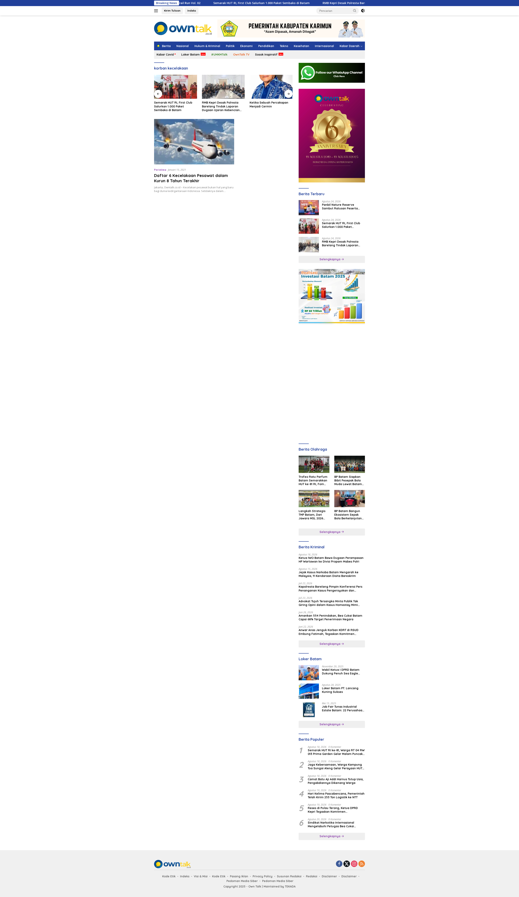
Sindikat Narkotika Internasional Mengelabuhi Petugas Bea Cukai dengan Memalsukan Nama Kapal (332, 824)
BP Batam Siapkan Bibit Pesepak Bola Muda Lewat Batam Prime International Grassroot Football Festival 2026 (348, 480)
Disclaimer (329, 876)
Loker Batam (190, 54)
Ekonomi (246, 46)
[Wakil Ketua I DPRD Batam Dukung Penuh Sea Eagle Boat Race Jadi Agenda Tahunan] (309, 672)
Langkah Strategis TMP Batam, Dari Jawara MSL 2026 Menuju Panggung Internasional (312, 514)
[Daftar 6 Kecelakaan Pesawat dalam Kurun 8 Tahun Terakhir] (194, 141)
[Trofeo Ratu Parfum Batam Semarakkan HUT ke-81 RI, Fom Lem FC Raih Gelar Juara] (314, 464)
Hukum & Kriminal (207, 46)
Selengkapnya (330, 259)
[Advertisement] (332, 355)
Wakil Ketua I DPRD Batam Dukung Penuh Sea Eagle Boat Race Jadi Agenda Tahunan (340, 671)
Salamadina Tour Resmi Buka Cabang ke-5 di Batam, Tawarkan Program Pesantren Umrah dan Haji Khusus (271, 106)
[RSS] (361, 864)
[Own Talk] (183, 28)
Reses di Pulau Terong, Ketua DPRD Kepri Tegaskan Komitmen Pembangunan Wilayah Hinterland (333, 809)
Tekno (284, 46)
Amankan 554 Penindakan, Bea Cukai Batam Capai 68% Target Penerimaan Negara (330, 617)
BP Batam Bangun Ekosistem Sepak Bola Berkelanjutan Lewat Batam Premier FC (348, 514)
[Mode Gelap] (363, 10)
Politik (230, 46)
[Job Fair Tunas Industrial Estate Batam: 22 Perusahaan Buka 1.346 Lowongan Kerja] (309, 709)
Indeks (191, 10)
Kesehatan (301, 46)
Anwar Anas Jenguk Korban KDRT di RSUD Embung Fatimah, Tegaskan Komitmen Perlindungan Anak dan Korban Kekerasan (329, 632)
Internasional (324, 46)
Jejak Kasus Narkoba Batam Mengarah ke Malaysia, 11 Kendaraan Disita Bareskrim (328, 574)
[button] (355, 10)
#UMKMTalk (219, 54)
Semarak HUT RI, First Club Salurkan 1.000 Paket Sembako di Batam (221, 3)
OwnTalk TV (241, 54)
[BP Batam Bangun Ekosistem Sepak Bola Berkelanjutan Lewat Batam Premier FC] (349, 498)
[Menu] (157, 10)
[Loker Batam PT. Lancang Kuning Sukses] (309, 691)
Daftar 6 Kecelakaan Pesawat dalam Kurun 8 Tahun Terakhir (191, 178)
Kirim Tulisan (172, 10)
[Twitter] (346, 864)
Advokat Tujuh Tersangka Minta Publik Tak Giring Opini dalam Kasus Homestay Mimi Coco (328, 603)
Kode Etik (169, 876)
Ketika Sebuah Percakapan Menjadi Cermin (221, 104)
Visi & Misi (201, 876)
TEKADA (290, 886)
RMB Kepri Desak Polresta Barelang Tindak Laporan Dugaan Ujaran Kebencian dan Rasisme (347, 3)
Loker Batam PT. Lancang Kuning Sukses (340, 690)
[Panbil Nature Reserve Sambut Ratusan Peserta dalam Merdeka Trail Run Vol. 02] (309, 207)
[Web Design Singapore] (332, 135)
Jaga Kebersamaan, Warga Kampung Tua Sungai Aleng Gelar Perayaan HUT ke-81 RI (335, 766)
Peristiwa (160, 169)
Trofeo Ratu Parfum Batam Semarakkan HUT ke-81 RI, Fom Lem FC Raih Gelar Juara (313, 480)
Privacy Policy (262, 876)
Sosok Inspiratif (266, 54)
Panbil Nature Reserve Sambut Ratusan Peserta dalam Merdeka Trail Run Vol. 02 (343, 206)
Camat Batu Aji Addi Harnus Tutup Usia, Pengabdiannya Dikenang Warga (336, 781)
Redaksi (311, 876)
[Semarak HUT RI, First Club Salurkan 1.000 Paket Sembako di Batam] (309, 226)
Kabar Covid (165, 54)
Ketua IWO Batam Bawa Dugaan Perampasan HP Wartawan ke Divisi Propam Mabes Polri (331, 559)
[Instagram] (354, 864)
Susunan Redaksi (289, 876)
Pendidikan (266, 46)
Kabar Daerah (349, 46)
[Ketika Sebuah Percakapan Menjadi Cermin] (223, 87)
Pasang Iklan (239, 876)
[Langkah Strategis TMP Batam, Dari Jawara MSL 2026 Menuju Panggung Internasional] (314, 498)
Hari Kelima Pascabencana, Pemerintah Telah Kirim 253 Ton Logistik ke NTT (336, 795)
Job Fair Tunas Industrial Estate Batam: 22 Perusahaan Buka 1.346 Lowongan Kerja (343, 708)
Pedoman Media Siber (242, 881)
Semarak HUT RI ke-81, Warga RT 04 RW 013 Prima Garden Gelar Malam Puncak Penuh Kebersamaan (336, 752)
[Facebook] (339, 864)
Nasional (182, 46)
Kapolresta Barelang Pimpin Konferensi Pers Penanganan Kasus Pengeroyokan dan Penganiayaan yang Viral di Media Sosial (330, 588)
